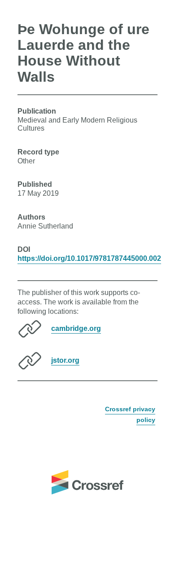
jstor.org (65, 360)
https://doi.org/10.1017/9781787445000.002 (89, 258)
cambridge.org (76, 328)
